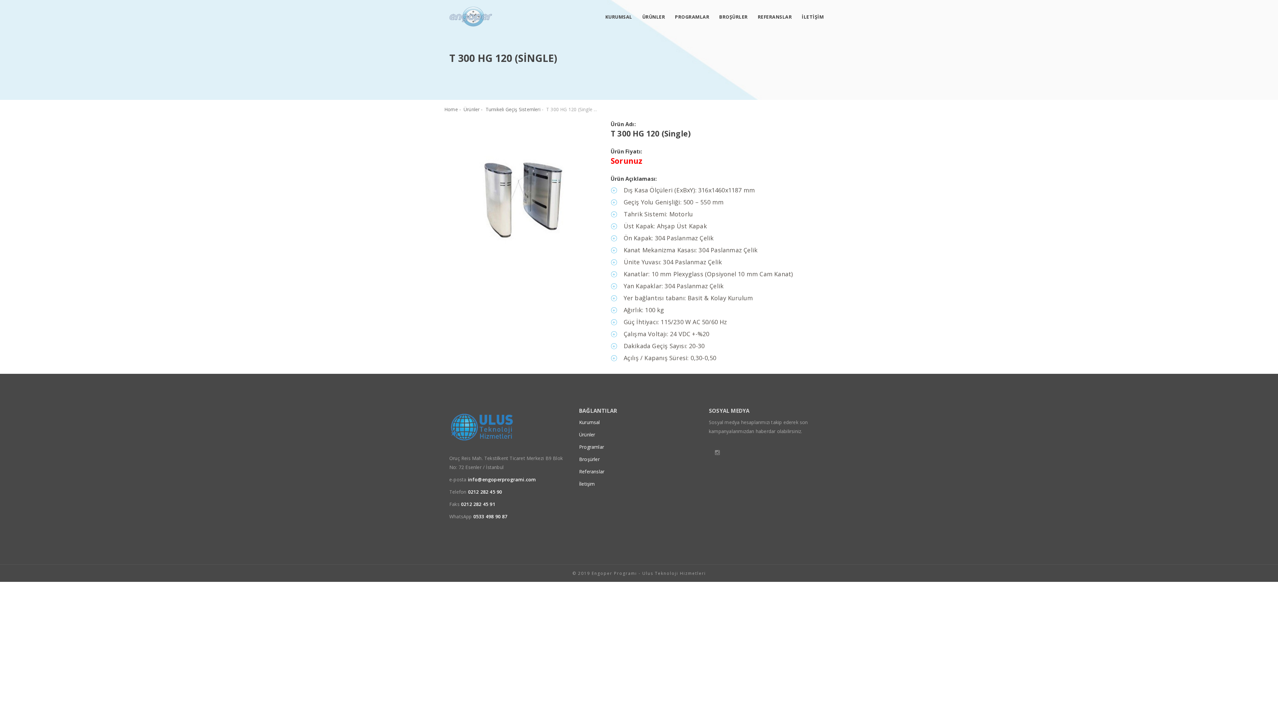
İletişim (813, 17)
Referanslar (775, 17)
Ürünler (653, 17)
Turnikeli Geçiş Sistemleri (513, 109)
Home (451, 109)
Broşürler (733, 17)
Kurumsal (618, 17)
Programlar (692, 17)
